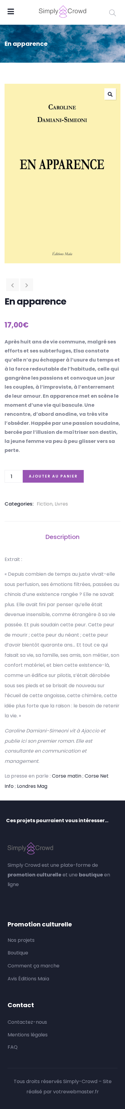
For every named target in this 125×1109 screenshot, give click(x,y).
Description (62, 537)
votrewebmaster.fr (76, 1091)
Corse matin (66, 775)
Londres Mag (32, 786)
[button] (110, 94)
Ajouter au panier (53, 476)
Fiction (44, 503)
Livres (61, 503)
